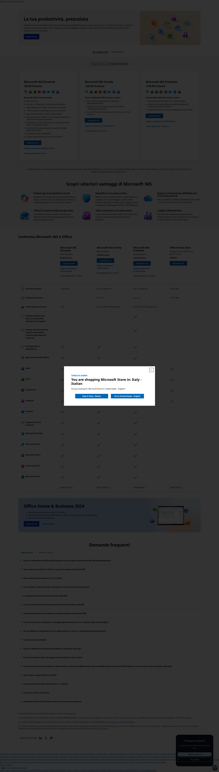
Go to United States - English (127, 396)
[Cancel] (151, 370)
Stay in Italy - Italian (91, 396)
